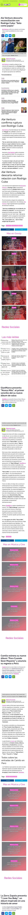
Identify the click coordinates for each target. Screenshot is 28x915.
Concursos (14, 606)
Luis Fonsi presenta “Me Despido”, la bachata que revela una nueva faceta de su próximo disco (14, 795)
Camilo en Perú (13, 776)
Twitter (21, 229)
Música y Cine (14, 550)
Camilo (4, 667)
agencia (20, 225)
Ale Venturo (5, 64)
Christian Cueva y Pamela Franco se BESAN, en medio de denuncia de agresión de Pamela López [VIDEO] (19, 350)
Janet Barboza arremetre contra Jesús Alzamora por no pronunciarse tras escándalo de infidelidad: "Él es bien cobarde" (14, 278)
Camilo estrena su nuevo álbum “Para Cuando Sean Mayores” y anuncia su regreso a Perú (14, 555)
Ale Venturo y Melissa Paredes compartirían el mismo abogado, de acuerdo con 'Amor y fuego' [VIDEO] (9, 101)
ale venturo (8, 225)
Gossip (2, 78)
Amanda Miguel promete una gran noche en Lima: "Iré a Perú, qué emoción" (14, 624)
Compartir (8, 229)
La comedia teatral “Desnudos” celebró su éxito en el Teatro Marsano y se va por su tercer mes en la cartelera (14, 244)
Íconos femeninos (5, 88)
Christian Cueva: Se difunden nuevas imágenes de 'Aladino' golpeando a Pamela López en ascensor (18, 365)
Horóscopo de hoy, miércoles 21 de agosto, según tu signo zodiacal (18, 357)
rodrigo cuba (15, 225)
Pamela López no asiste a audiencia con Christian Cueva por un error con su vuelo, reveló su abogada (14, 299)
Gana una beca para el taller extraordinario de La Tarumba (14, 609)
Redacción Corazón (10, 58)
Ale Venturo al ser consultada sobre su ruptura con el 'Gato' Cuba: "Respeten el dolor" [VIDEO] (10, 81)
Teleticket (21, 772)
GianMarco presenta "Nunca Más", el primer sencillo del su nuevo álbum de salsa (14, 809)
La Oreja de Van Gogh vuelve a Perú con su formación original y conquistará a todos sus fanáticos (14, 589)
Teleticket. (16, 673)
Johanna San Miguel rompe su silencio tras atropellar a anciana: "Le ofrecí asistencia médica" (14, 259)
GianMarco (8, 536)
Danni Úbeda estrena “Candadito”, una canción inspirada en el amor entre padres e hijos (14, 570)
